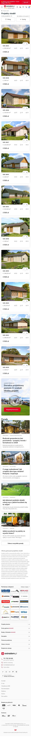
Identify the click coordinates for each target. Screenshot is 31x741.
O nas (2, 683)
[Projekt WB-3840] (15, 291)
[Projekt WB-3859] (15, 259)
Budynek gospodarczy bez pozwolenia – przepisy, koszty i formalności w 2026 (14, 440)
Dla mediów (4, 696)
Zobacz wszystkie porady (15, 543)
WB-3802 (6, 335)
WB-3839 (6, 367)
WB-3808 (6, 110)
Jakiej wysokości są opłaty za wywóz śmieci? (14, 532)
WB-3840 (6, 303)
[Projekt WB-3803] (15, 195)
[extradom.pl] (9, 6)
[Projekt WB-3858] (15, 227)
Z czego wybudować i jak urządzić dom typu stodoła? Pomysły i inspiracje (13, 471)
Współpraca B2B (5, 686)
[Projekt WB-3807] (15, 130)
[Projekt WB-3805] (15, 162)
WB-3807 (6, 142)
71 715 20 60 (8, 658)
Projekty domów (5, 624)
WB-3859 (6, 271)
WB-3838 (6, 78)
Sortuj (24, 19)
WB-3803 (6, 207)
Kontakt (3, 681)
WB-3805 (6, 174)
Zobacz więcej (24, 587)
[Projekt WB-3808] (15, 98)
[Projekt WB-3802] (15, 323)
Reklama (3, 691)
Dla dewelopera (5, 688)
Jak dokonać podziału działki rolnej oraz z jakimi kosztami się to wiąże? (15, 502)
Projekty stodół (6, 10)
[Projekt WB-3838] (15, 66)
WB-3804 (6, 46)
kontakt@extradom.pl (8, 665)
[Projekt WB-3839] (15, 355)
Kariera (3, 694)
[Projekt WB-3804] (15, 34)
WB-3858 (6, 239)
